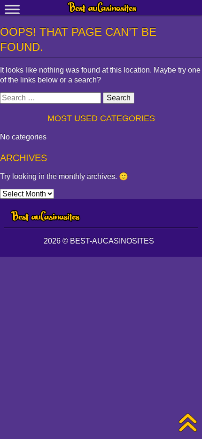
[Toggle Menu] (12, 9)
